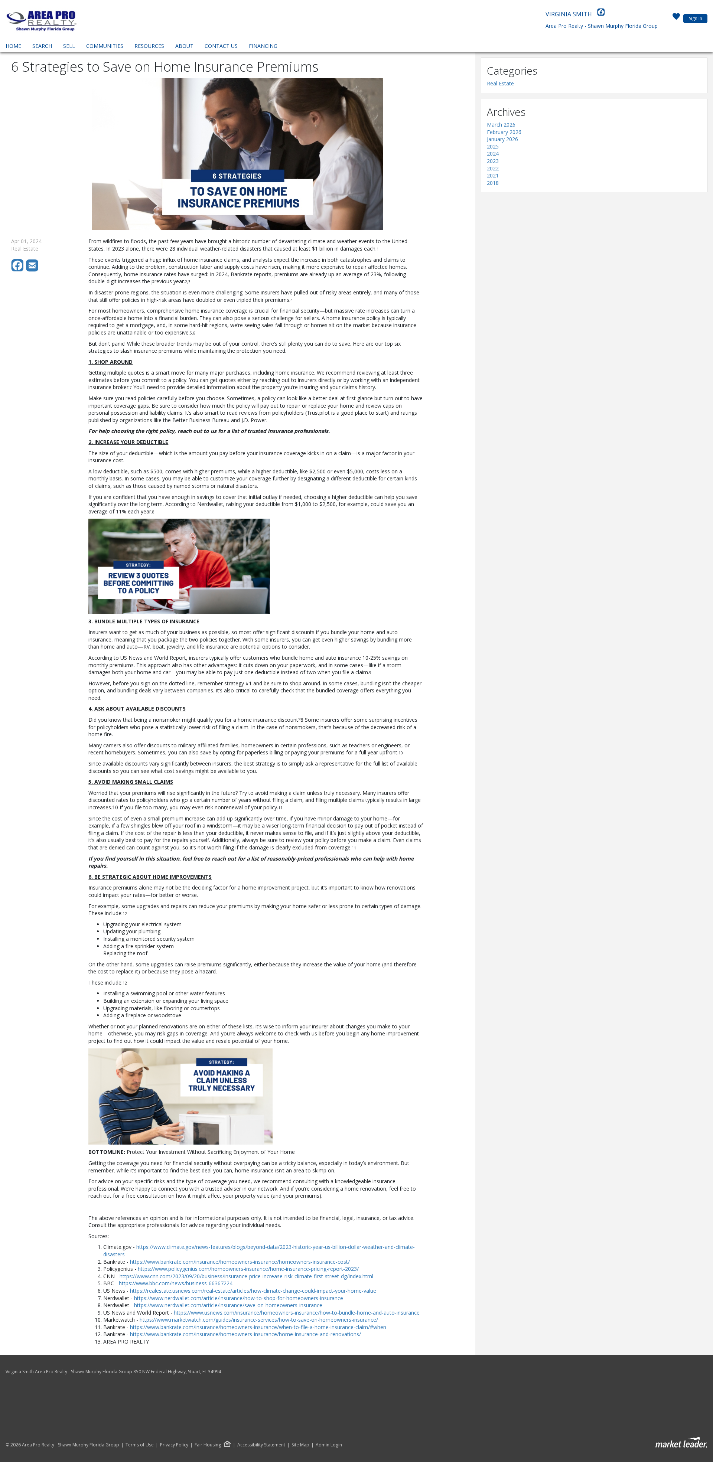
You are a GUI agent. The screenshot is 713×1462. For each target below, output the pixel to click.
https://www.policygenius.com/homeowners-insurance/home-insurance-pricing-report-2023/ (248, 1268)
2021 (493, 175)
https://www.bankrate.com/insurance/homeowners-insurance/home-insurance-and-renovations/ (245, 1334)
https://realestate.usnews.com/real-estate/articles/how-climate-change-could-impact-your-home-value (253, 1290)
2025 (493, 146)
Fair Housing (208, 1445)
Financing (263, 45)
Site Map (300, 1445)
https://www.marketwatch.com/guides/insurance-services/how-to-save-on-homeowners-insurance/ (259, 1319)
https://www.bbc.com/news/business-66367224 (175, 1283)
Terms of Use (140, 1445)
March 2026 (501, 124)
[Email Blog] (32, 269)
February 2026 (504, 132)
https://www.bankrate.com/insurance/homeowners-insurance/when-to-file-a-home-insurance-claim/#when (258, 1327)
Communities (104, 45)
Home (13, 45)
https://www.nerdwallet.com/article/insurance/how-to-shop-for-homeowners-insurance (238, 1298)
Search (42, 45)
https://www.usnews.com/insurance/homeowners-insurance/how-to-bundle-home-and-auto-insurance (297, 1312)
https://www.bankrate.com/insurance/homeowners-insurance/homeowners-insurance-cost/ (240, 1261)
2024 (493, 153)
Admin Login (329, 1445)
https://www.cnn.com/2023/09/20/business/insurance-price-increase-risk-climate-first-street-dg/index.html (246, 1276)
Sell (69, 45)
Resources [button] (149, 45)
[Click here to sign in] (676, 18)
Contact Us (221, 45)
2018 (493, 182)
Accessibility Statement (261, 1445)
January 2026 (502, 139)
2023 (493, 160)
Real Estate (500, 83)
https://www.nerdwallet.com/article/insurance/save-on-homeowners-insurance (228, 1305)
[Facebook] (601, 14)
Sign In (695, 18)
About (184, 45)
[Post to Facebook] (18, 269)
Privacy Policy (174, 1445)
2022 (493, 168)
